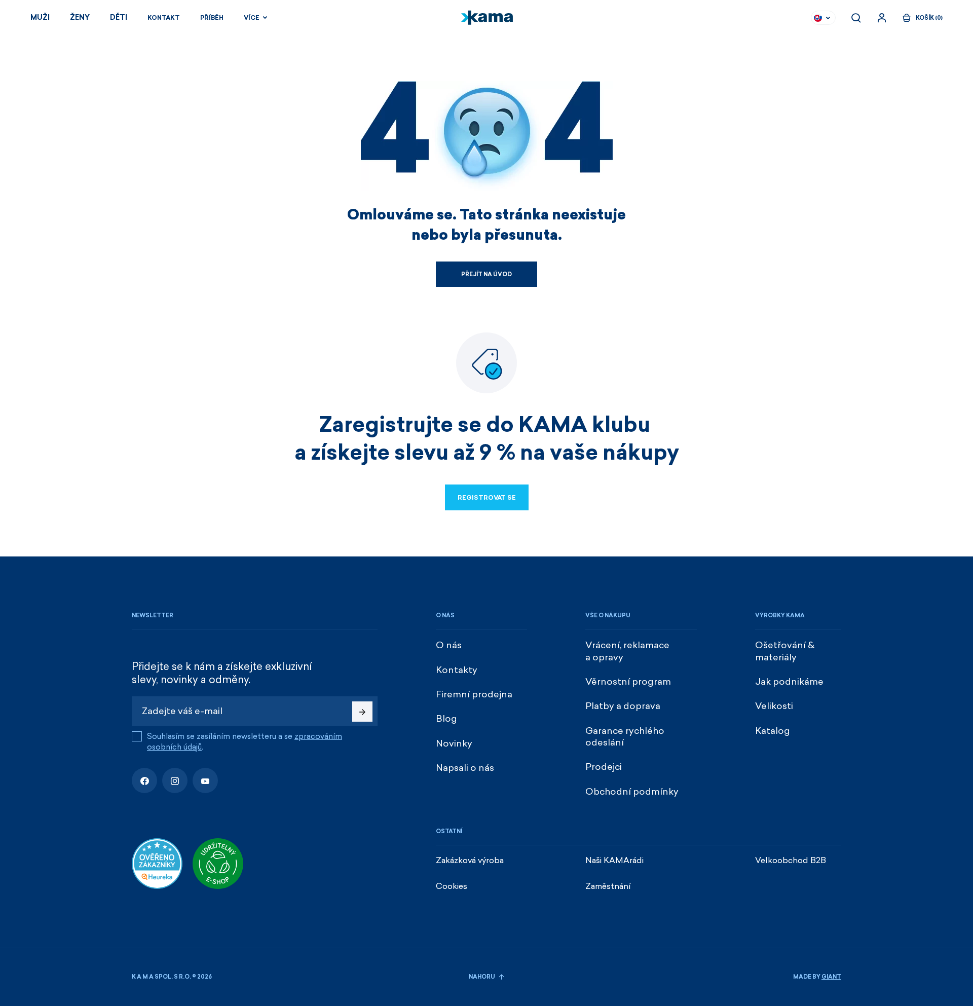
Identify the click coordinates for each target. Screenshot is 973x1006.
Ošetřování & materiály (784, 651)
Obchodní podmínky (632, 791)
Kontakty (456, 670)
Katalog (772, 730)
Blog (446, 718)
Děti (118, 17)
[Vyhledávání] (856, 18)
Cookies (451, 886)
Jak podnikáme (789, 681)
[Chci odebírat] (362, 711)
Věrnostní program (628, 681)
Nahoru (482, 977)
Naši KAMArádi (614, 860)
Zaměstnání (608, 886)
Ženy (80, 17)
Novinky (454, 743)
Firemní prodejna (474, 694)
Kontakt (163, 17)
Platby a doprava (622, 706)
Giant (831, 977)
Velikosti (774, 706)
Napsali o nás (465, 767)
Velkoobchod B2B (790, 860)
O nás (449, 645)
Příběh (211, 17)
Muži (40, 17)
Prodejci (603, 766)
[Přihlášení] (881, 18)
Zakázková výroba (470, 860)
